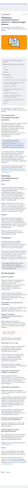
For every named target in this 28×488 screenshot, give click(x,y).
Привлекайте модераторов (10, 93)
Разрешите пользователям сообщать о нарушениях (14, 89)
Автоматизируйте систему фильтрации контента (13, 100)
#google (7, 472)
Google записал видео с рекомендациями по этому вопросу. (13, 171)
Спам (5, 67)
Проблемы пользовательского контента (13, 64)
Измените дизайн (8, 77)
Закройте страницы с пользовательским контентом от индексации (14, 83)
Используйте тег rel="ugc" (10, 86)
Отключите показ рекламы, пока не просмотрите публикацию (12, 96)
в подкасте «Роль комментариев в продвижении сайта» (14, 463)
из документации (6, 444)
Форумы (6, 69)
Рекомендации (6, 74)
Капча (5, 103)
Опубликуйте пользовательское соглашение (15, 80)
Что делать (6, 72)
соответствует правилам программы (11, 247)
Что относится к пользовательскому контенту (12, 61)
